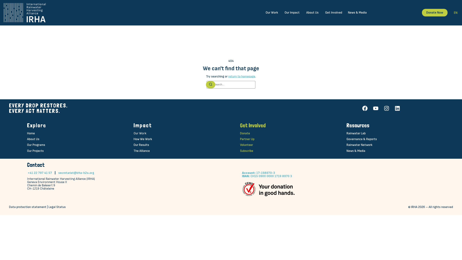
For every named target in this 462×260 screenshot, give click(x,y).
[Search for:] (231, 84)
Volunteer (246, 145)
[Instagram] (386, 108)
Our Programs (36, 145)
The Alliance (142, 151)
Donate (245, 133)
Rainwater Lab (356, 133)
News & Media (355, 151)
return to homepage (241, 76)
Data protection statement (27, 207)
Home (31, 133)
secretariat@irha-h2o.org (76, 173)
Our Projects (35, 151)
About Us (33, 139)
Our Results (141, 145)
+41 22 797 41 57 (40, 173)
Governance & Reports (361, 139)
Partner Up (247, 139)
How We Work (143, 139)
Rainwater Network (359, 145)
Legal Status (57, 207)
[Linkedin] (397, 108)
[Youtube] (375, 108)
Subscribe (246, 151)
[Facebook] (364, 108)
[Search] (210, 84)
